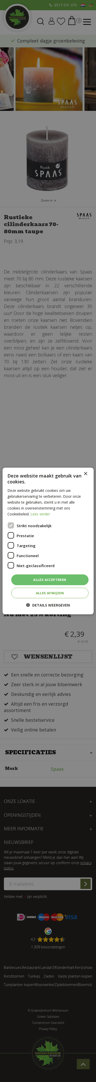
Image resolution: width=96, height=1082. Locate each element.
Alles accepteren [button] (49, 579)
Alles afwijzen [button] (50, 592)
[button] (48, 605)
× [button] (85, 474)
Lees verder (40, 514)
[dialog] (47, 541)
